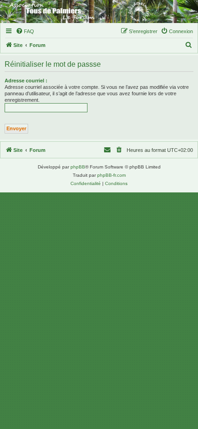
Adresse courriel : (26, 80)
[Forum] (99, 11)
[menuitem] (25, 31)
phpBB (77, 166)
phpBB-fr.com (111, 175)
